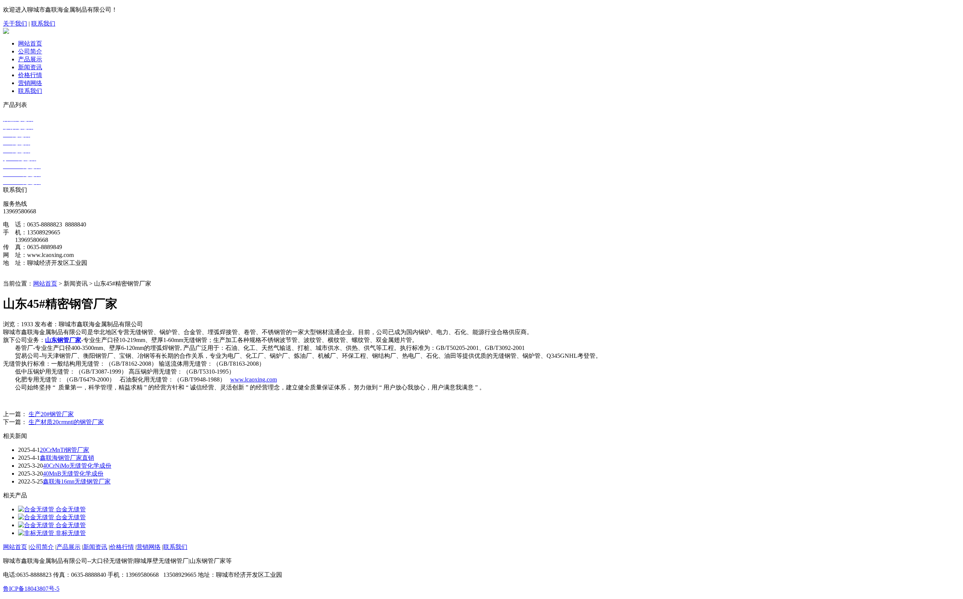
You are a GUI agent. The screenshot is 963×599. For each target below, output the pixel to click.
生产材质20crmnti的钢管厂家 (66, 422)
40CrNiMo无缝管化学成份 (77, 465)
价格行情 (30, 75)
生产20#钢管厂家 (51, 414)
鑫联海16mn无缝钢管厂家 (77, 481)
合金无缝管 (71, 509)
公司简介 (30, 51)
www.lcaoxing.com (253, 379)
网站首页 (30, 43)
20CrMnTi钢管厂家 (64, 450)
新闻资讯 (30, 67)
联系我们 (43, 23)
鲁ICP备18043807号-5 (31, 588)
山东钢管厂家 (63, 340)
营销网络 (30, 83)
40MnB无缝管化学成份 (73, 473)
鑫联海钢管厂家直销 (67, 458)
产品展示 (30, 59)
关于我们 (15, 23)
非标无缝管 (71, 533)
